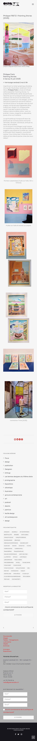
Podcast (23, 571)
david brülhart (24, 543)
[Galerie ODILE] (11, 4)
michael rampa (26, 562)
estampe (14, 546)
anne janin (6, 532)
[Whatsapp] (20, 439)
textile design (26, 576)
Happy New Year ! (23, 554)
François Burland (18, 551)
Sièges (5, 638)
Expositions (7, 651)
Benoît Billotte (8, 534)
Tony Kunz (6, 579)
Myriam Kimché (17, 565)
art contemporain (24, 532)
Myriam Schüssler (8, 568)
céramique (17, 540)
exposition (21, 546)
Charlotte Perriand (21, 537)
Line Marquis (23, 557)
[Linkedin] (17, 439)
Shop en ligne (7, 573)
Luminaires (7, 642)
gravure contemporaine (10, 554)
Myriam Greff (7, 565)
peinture (6, 571)
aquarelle (14, 532)
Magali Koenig (18, 559)
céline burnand (8, 540)
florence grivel (8, 548)
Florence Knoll (19, 548)
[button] (33, 4)
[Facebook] (15, 439)
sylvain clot (26, 573)
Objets (5, 644)
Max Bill (18, 562)
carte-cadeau (24, 534)
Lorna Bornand (8, 559)
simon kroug (16, 573)
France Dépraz (8, 551)
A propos (6, 650)
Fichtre (29, 546)
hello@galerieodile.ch (11, 683)
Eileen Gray (7, 546)
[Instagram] (22, 439)
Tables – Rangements (10, 640)
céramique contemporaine (11, 543)
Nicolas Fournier (20, 568)
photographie (14, 571)
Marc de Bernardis (8, 562)
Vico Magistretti (16, 579)
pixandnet (20, 730)
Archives (6, 646)
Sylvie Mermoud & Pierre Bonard (12, 576)
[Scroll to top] (33, 737)
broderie (16, 534)
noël (28, 568)
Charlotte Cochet (8, 537)
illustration (7, 557)
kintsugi (15, 557)
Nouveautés (7, 636)
